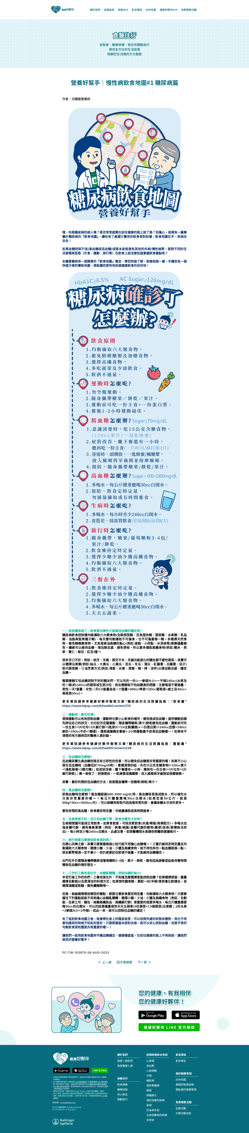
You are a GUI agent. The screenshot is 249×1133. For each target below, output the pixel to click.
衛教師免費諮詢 (185, 1084)
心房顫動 (151, 1070)
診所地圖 (151, 10)
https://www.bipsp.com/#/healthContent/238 (97, 748)
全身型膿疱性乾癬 (156, 1115)
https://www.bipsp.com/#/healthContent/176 (96, 706)
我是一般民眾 (125, 1061)
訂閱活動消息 (183, 1113)
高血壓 (150, 1066)
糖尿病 (150, 1080)
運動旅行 (122, 1099)
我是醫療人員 (125, 1066)
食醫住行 (123, 10)
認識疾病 (109, 10)
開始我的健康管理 (186, 1089)
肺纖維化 (151, 1095)
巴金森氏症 (152, 1110)
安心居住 (122, 1094)
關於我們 (95, 10)
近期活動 (181, 1108)
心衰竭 (150, 1061)
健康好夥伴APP (169, 10)
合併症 (150, 1120)
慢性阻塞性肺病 (155, 1100)
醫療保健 (122, 1089)
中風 (149, 1075)
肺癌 (149, 1090)
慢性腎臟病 (152, 1085)
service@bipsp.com (68, 1103)
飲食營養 (122, 1084)
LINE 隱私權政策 (81, 1082)
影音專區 (137, 10)
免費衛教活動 (189, 10)
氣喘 (149, 1105)
